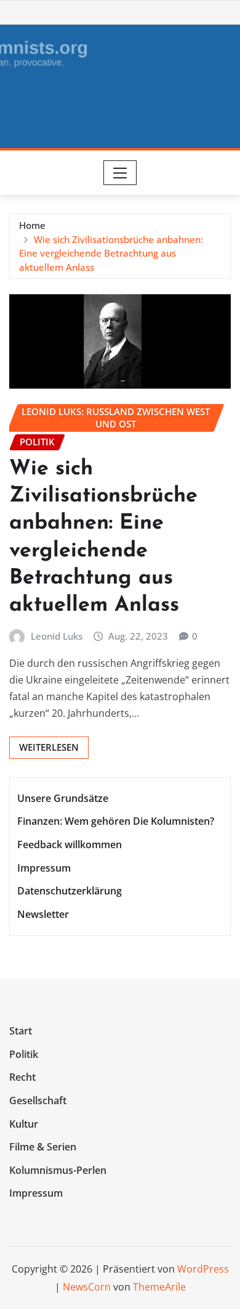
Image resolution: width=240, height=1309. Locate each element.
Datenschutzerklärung (69, 891)
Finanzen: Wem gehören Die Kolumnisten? (115, 821)
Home (32, 225)
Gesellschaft (37, 1100)
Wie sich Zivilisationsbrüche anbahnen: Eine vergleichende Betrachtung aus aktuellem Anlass (111, 253)
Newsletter (43, 914)
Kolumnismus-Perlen (57, 1170)
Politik (23, 1054)
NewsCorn (87, 1287)
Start (20, 1031)
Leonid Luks (56, 636)
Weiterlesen (49, 747)
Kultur (23, 1124)
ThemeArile (159, 1287)
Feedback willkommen (69, 844)
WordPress (203, 1269)
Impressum (44, 868)
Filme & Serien (42, 1147)
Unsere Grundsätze (62, 798)
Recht (22, 1077)
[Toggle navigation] (120, 172)
